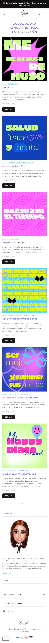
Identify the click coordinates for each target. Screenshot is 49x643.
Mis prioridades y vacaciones (19, 318)
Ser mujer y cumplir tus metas (20, 397)
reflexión (13, 84)
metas (19, 315)
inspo (5, 394)
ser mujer (26, 394)
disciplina (13, 471)
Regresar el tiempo (13, 242)
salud (31, 163)
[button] (5, 639)
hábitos (11, 163)
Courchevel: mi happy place (19, 473)
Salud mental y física (14, 166)
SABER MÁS (6, 573)
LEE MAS (8, 109)
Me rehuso (8, 87)
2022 (4, 84)
